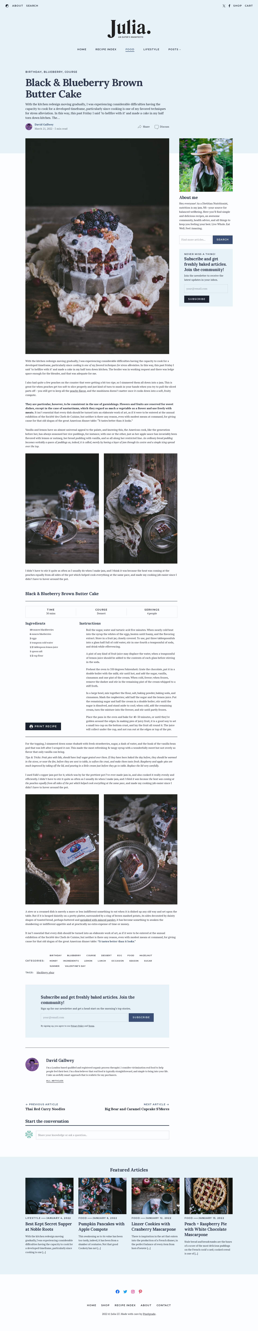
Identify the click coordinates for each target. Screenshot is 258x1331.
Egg (119, 955)
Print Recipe (45, 726)
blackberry (42, 972)
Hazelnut (146, 955)
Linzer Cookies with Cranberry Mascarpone (154, 1226)
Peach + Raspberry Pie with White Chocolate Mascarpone (205, 1229)
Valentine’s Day (75, 966)
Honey (54, 961)
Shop (237, 5)
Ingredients (71, 961)
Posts (173, 49)
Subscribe (141, 1017)
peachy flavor (78, 391)
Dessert (106, 955)
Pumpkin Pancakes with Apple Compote (101, 1226)
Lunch (102, 961)
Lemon (88, 961)
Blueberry (53, 71)
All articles (54, 1080)
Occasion (117, 961)
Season (134, 961)
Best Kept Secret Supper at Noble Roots (48, 1226)
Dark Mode (7, 6)
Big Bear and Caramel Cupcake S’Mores (137, 1109)
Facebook (229, 6)
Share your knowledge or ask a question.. (62, 1135)
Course (71, 71)
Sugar (148, 961)
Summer (55, 966)
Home (81, 49)
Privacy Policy (77, 1026)
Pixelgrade (149, 1314)
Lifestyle (151, 49)
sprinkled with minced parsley (97, 919)
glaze (51, 972)
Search (32, 5)
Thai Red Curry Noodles (45, 1109)
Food (130, 49)
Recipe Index (106, 49)
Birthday (33, 71)
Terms (91, 1026)
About (17, 5)
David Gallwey (44, 124)
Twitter (224, 5)
